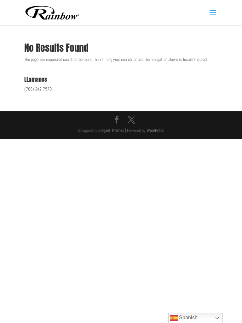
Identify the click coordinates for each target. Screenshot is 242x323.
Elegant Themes (111, 130)
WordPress (155, 130)
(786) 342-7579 (38, 89)
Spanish (188, 317)
